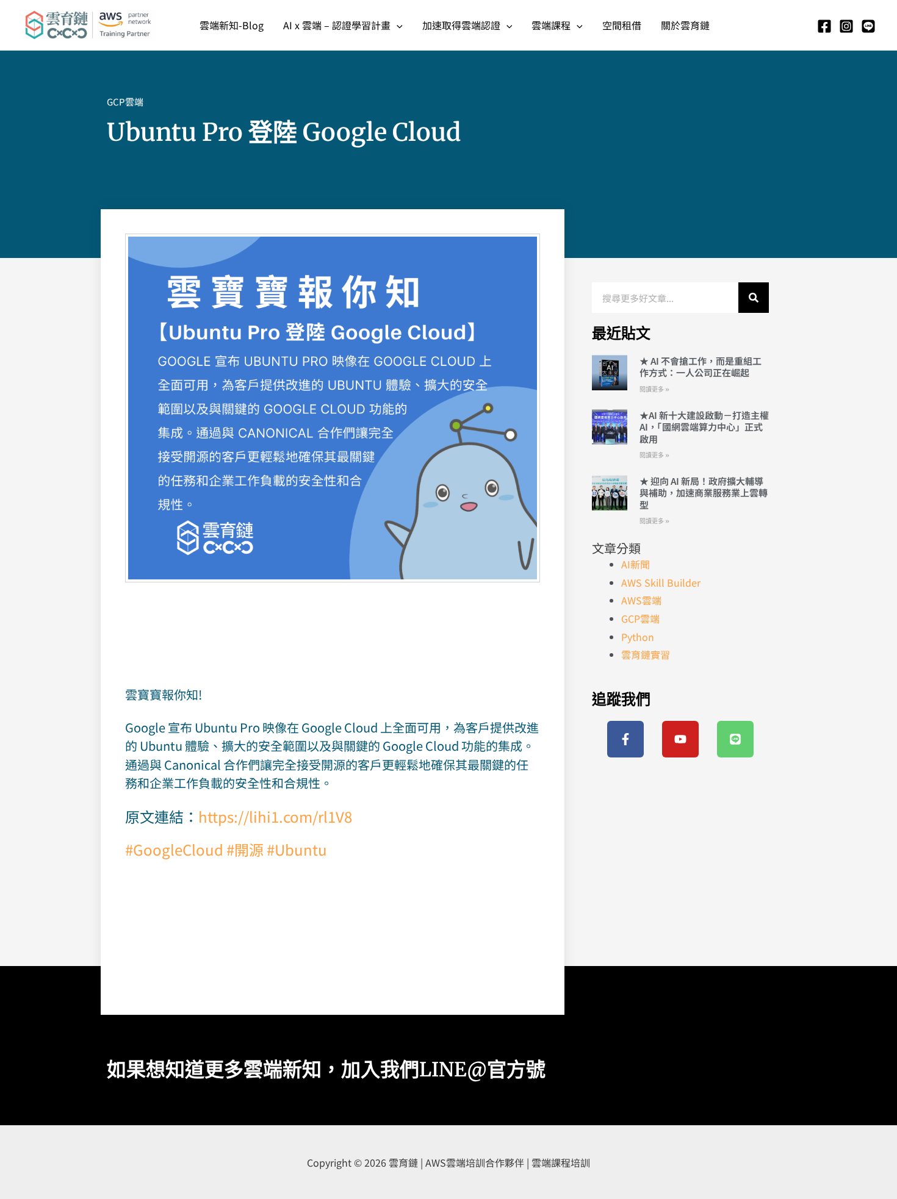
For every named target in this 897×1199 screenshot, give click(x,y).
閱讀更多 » (654, 389)
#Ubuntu (297, 849)
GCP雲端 (125, 101)
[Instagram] (846, 26)
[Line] (868, 26)
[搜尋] (753, 297)
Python (637, 636)
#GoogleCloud (174, 849)
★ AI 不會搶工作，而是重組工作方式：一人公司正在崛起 (700, 366)
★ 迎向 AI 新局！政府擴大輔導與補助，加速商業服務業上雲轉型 (703, 492)
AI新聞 (635, 564)
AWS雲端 (641, 600)
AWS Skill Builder (661, 582)
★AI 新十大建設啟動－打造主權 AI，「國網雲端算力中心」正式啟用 (704, 427)
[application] (397, 25)
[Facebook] (824, 26)
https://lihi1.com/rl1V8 (275, 816)
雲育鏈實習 (645, 654)
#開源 (245, 849)
